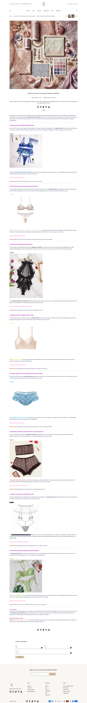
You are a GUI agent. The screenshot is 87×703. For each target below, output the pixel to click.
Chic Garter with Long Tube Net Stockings (21, 534)
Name (16, 645)
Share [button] (44, 110)
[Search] (76, 10)
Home (11, 16)
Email (45, 645)
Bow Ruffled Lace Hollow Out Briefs (19, 417)
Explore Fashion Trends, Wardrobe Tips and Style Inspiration (24, 16)
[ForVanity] (43, 4)
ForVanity (14, 701)
